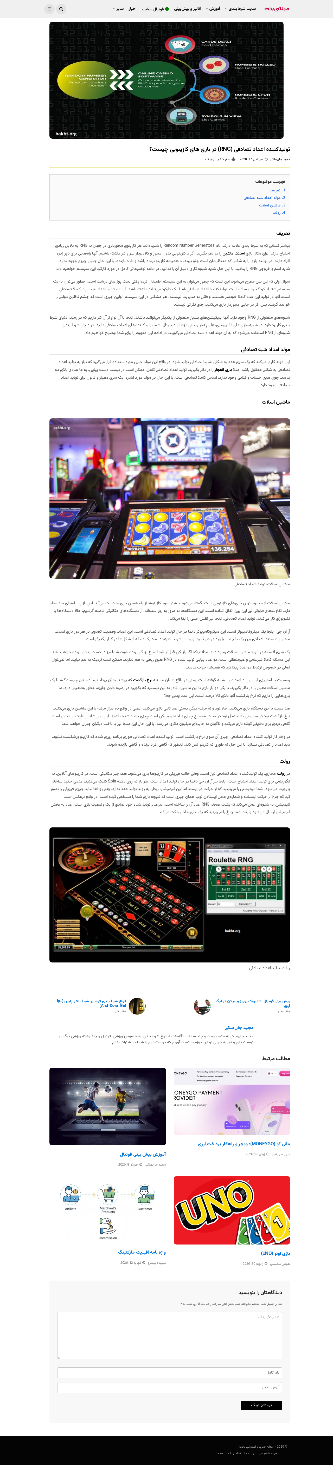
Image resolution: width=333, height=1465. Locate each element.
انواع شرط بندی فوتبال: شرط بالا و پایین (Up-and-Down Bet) (90, 1006)
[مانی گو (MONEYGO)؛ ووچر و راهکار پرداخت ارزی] (232, 1101)
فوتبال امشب (153, 9)
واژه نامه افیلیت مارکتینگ (142, 1252)
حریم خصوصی (268, 1453)
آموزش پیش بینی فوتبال (143, 1154)
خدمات (218, 1453)
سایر (120, 9)
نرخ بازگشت (142, 680)
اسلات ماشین (233, 253)
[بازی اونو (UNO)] (232, 1210)
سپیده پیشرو (281, 1154)
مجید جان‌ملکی (280, 159)
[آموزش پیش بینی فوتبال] (107, 1106)
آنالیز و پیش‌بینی (187, 9)
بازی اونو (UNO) (275, 1253)
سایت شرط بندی (242, 9)
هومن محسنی (280, 1264)
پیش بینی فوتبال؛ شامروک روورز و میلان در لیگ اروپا (253, 1006)
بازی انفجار (223, 370)
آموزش (214, 9)
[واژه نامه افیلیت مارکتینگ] (107, 1209)
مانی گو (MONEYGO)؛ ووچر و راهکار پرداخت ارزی (244, 1144)
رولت (281, 774)
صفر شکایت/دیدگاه (217, 159)
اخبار (133, 9)
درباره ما (249, 1453)
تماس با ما (234, 1453)
